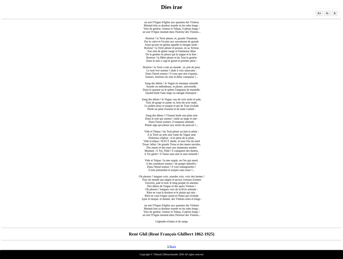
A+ (319, 13)
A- (327, 13)
